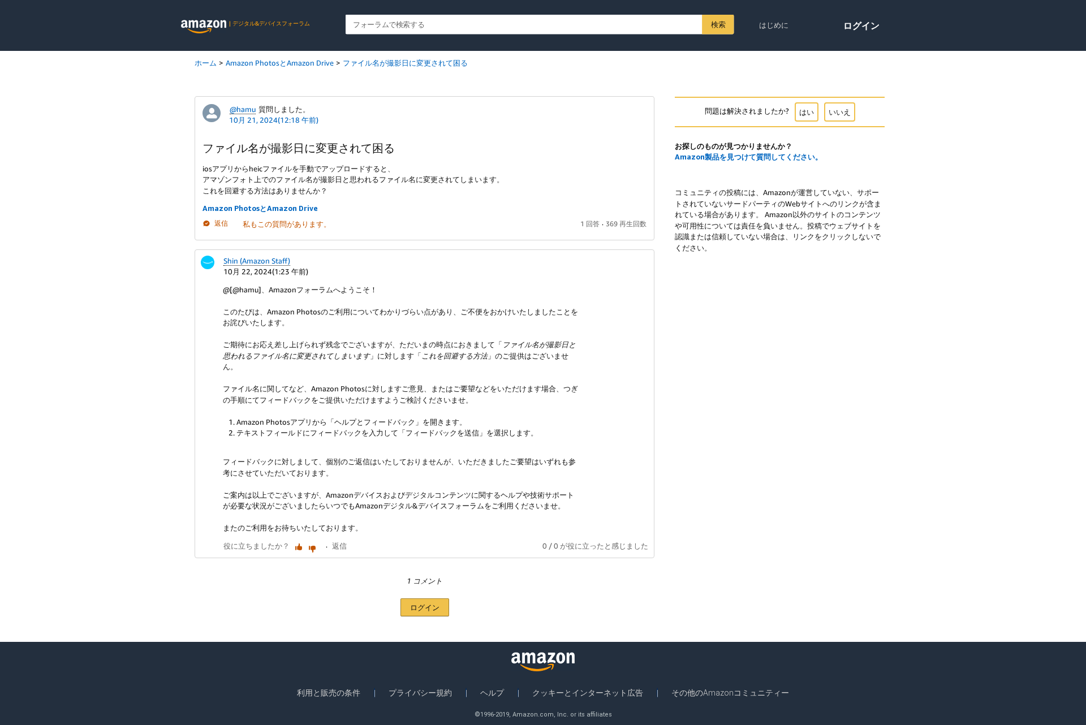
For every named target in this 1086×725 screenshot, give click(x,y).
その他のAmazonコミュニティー (730, 692)
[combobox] (540, 24)
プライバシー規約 (420, 692)
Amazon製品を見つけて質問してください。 (748, 156)
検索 (718, 24)
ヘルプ (492, 692)
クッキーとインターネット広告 (587, 692)
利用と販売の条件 (328, 692)
